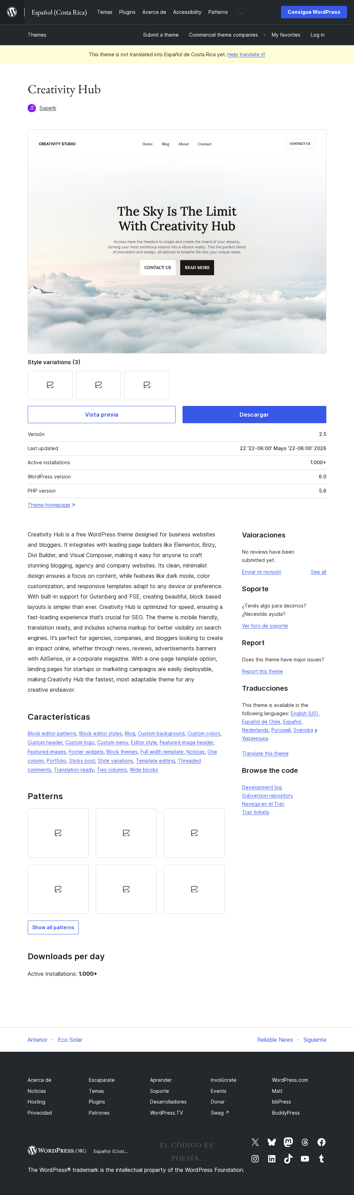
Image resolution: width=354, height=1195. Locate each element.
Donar (218, 1102)
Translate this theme (265, 753)
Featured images (47, 752)
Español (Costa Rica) (116, 1151)
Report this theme (262, 671)
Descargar (254, 414)
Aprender (161, 1080)
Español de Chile (261, 722)
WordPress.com (290, 1080)
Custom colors (203, 733)
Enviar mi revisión (261, 572)
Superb (47, 108)
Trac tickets (255, 812)
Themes (37, 35)
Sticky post (82, 761)
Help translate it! (246, 54)
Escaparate (102, 1080)
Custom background (161, 733)
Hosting (36, 1102)
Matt (277, 1091)
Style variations (115, 761)
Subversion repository (267, 795)
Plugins (97, 1102)
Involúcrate (223, 1080)
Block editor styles (100, 733)
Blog (130, 733)
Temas (96, 1091)
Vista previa (101, 414)
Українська (255, 738)
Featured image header (186, 742)
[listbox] (126, 861)
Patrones (99, 1113)
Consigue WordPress (314, 12)
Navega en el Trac (263, 804)
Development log (262, 787)
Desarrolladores (168, 1102)
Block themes (122, 752)
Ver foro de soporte (265, 626)
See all (318, 572)
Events (218, 1091)
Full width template (162, 752)
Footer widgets (86, 752)
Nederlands (255, 730)
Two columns (112, 770)
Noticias (195, 752)
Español (292, 722)
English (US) (304, 713)
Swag (220, 1113)
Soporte (159, 1091)
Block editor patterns (52, 733)
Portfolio (56, 761)
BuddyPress (286, 1113)
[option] (58, 832)
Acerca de (40, 1080)
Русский (281, 730)
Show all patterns (53, 927)
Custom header (45, 742)
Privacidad (40, 1113)
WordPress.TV (166, 1113)
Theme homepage (49, 505)
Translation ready (74, 770)
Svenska (303, 730)
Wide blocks (144, 770)
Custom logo (79, 742)
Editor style (144, 742)
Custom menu (112, 742)
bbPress (281, 1102)
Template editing (155, 761)
